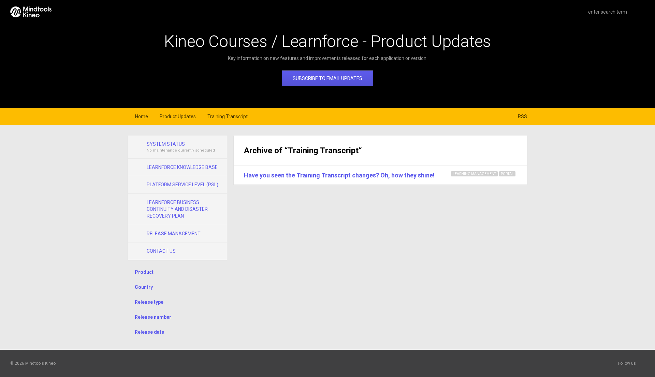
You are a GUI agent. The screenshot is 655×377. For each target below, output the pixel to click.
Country (144, 287)
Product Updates (178, 116)
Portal (507, 174)
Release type (149, 302)
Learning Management (474, 174)
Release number (153, 317)
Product (144, 272)
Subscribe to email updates (327, 78)
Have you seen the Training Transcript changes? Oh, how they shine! (339, 175)
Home (141, 116)
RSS (522, 116)
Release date (149, 332)
